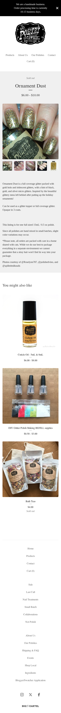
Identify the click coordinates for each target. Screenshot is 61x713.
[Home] (30, 33)
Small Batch (31, 606)
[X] (30, 695)
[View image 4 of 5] (42, 166)
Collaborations (30, 614)
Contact (52, 55)
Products (10, 55)
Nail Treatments (30, 599)
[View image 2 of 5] (19, 166)
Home (31, 548)
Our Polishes (37, 55)
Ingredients (30, 672)
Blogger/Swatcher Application (30, 680)
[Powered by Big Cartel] (30, 706)
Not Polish (30, 621)
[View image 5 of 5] (53, 166)
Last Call (30, 592)
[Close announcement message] (57, 8)
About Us (23, 55)
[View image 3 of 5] (30, 166)
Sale (30, 584)
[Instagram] (22, 695)
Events (30, 657)
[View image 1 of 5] (7, 166)
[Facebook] (39, 695)
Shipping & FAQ (30, 650)
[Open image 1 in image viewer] (30, 131)
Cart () (30, 61)
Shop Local (30, 665)
